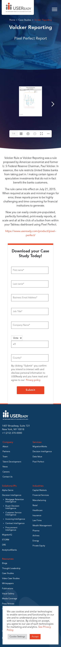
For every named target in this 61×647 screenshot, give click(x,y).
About (5, 447)
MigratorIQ (7, 535)
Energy (36, 541)
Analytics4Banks (9, 550)
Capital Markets (40, 490)
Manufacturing (39, 500)
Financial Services (41, 495)
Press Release (8, 604)
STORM (5, 540)
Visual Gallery (8, 594)
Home (12, 20)
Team (5, 457)
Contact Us (7, 477)
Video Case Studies (10, 579)
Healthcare (38, 510)
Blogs (4, 563)
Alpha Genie (7, 490)
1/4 (13, 134)
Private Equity (39, 546)
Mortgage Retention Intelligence (14, 501)
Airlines (36, 536)
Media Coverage (9, 599)
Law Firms (37, 521)
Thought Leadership (11, 568)
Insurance (37, 516)
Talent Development (12, 462)
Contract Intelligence (15, 523)
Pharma (36, 531)
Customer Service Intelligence (13, 514)
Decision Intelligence (42, 452)
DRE (4, 545)
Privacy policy (33, 380)
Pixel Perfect (38, 462)
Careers (6, 472)
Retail (35, 506)
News (5, 467)
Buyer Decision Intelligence (12, 507)
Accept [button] (35, 637)
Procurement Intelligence (11, 529)
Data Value (37, 457)
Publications (7, 589)
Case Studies (24, 20)
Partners (6, 452)
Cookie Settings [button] (17, 637)
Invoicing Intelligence (15, 519)
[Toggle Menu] (54, 9)
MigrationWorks (40, 447)
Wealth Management (42, 526)
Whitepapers (8, 584)
